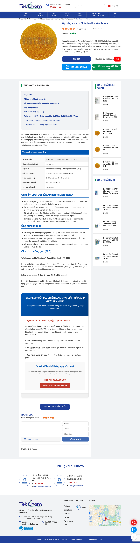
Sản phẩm (54, 15)
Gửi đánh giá (75, 439)
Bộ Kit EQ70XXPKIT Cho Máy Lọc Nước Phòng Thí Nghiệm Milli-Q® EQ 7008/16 (110, 191)
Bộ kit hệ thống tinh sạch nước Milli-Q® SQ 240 (110, 207)
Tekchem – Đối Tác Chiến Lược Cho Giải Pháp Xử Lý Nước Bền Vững (51, 116)
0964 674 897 (73, 483)
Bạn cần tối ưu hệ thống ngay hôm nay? (41, 125)
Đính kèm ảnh (33, 439)
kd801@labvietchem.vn (42, 487)
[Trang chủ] (30, 503)
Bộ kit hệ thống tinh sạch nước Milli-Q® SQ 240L (110, 256)
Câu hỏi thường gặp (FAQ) (34, 112)
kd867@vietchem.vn (76, 486)
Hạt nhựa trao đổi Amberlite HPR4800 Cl (110, 148)
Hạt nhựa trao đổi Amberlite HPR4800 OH (110, 164)
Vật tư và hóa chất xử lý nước (48, 19)
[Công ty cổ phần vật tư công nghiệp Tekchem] (30, 5)
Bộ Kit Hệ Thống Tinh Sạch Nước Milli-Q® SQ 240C (110, 224)
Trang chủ (26, 15)
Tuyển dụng (68, 521)
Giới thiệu (40, 15)
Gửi (117, 59)
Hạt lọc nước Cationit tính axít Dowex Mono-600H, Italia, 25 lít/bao (110, 115)
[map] (105, 515)
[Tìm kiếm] (101, 6)
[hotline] (133, 522)
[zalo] (134, 530)
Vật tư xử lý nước (67, 19)
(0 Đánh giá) (82, 29)
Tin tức (79, 15)
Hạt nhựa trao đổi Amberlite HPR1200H (110, 131)
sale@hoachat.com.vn (30, 524)
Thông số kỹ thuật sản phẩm (35, 99)
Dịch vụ (67, 15)
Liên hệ (114, 15)
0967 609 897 (39, 484)
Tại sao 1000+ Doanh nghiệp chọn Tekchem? (43, 120)
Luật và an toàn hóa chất (97, 15)
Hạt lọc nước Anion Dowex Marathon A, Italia (110, 99)
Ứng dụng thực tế (31, 108)
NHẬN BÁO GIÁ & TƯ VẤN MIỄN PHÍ (55, 385)
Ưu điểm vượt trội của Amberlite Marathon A (41, 103)
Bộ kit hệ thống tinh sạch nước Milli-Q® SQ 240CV (110, 240)
